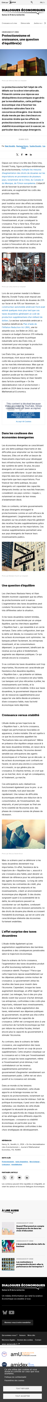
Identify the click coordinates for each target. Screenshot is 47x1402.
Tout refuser (22, 1389)
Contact (38, 1340)
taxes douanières (21, 1161)
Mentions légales (8, 1340)
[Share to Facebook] (21, 154)
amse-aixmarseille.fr (10, 1344)
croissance (6, 1164)
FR (41, 2)
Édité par (5, 2)
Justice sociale (39, 23)
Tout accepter (22, 1396)
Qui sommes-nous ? (9, 1335)
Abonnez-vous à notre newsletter (17, 1322)
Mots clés (31, 1335)
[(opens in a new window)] (5, 1312)
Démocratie (25, 23)
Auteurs (22, 1335)
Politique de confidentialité (15, 1377)
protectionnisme (8, 1161)
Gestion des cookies (25, 1340)
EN (44, 2)
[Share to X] (17, 154)
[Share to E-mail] (26, 154)
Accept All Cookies (23, 422)
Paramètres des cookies (14, 1380)
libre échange (34, 1161)
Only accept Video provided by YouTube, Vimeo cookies (23, 415)
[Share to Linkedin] (30, 154)
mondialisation (16, 1164)
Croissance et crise (9, 23)
